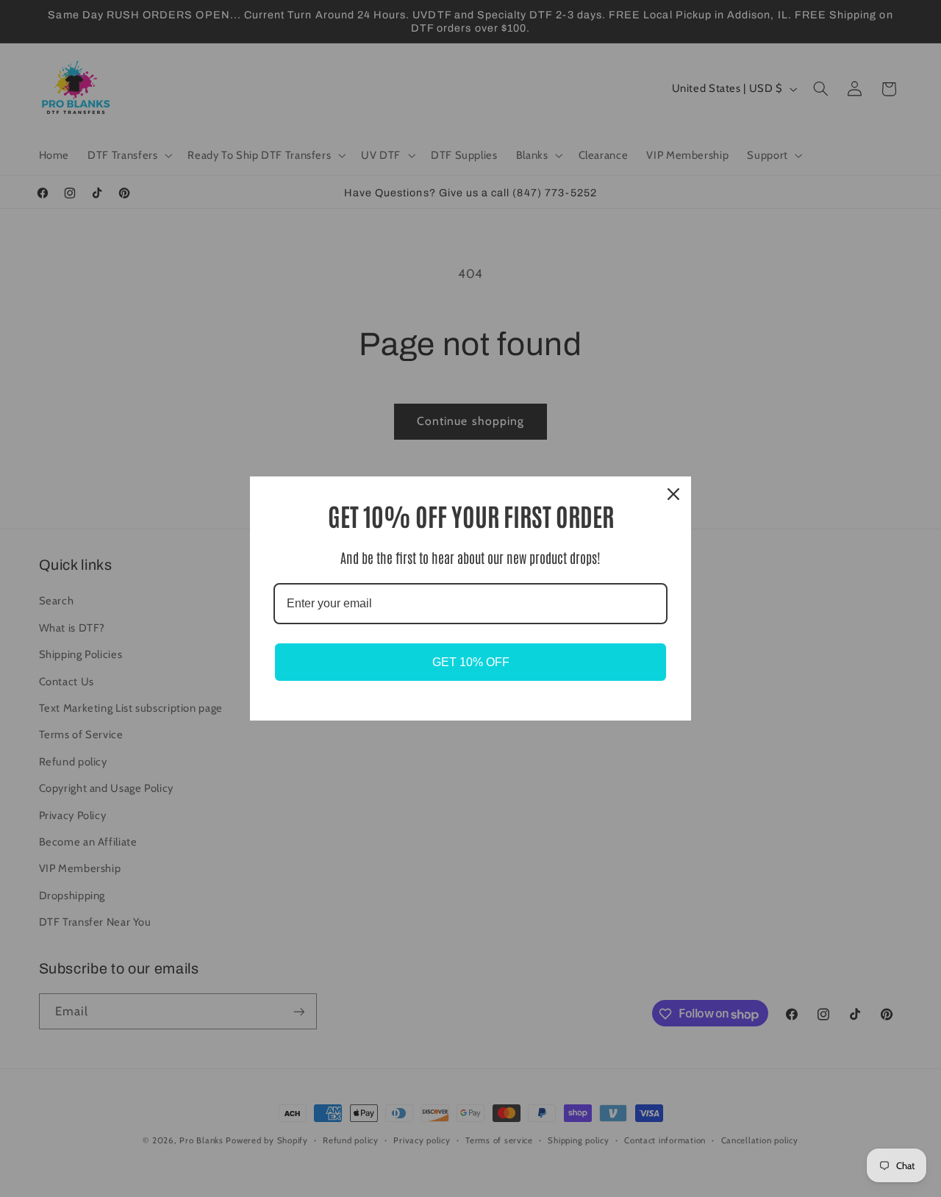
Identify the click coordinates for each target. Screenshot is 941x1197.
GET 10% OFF (470, 662)
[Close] (673, 494)
